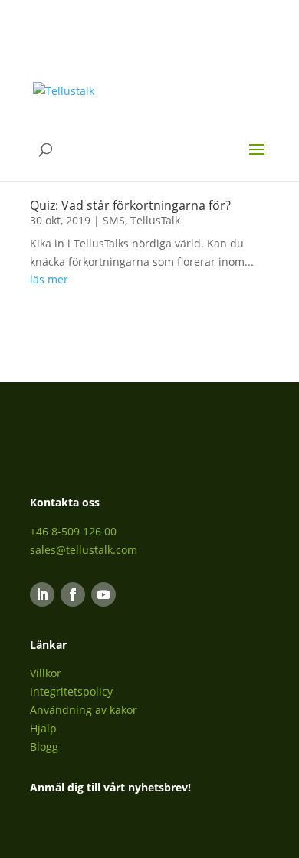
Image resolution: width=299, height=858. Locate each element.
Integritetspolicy (71, 691)
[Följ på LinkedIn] (42, 594)
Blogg (44, 746)
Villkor (45, 673)
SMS (114, 220)
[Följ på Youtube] (103, 594)
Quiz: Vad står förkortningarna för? (130, 205)
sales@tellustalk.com (83, 549)
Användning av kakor (83, 709)
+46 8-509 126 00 (73, 531)
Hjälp (43, 728)
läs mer (49, 279)
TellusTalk (155, 220)
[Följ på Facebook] (73, 594)
